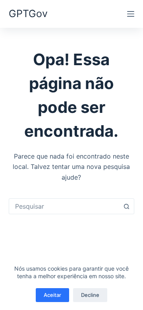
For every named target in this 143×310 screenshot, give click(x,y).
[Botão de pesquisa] (126, 206)
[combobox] (64, 206)
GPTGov (28, 13)
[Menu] (130, 13)
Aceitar (52, 295)
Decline (90, 295)
